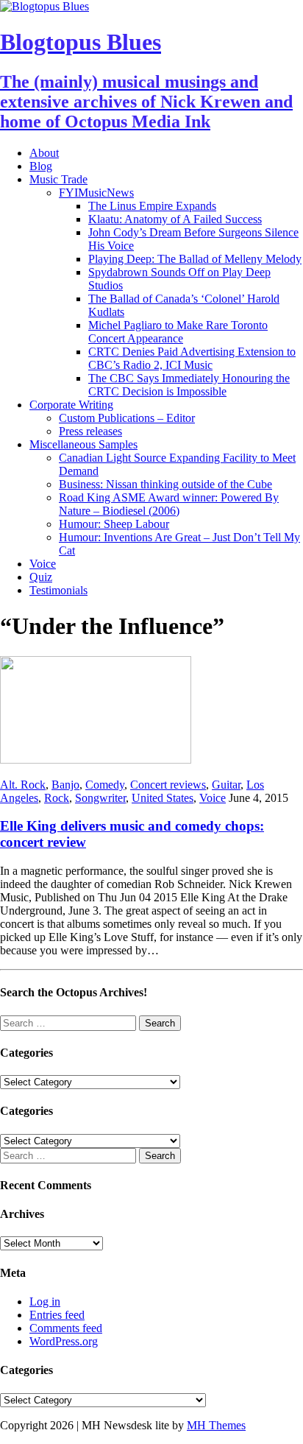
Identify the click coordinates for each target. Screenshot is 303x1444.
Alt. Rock (23, 784)
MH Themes (216, 1425)
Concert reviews (168, 784)
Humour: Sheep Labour (114, 524)
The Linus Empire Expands (152, 206)
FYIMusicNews (96, 192)
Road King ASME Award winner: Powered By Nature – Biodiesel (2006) (169, 504)
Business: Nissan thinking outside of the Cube (165, 484)
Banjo (65, 784)
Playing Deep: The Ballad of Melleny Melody (195, 259)
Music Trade (58, 179)
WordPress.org (63, 1341)
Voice (42, 563)
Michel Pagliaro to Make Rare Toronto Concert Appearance (178, 332)
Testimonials (58, 590)
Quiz (40, 577)
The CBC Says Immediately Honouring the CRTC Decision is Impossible (189, 385)
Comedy (104, 784)
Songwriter (100, 798)
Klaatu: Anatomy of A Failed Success (175, 219)
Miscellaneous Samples (83, 444)
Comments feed (65, 1328)
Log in (44, 1301)
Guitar (226, 784)
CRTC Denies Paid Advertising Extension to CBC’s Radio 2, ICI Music (192, 358)
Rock (56, 798)
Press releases (90, 431)
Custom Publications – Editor (127, 418)
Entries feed (57, 1315)
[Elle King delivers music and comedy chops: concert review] (95, 759)
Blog (40, 166)
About (44, 153)
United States (162, 798)
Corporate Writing (71, 404)
